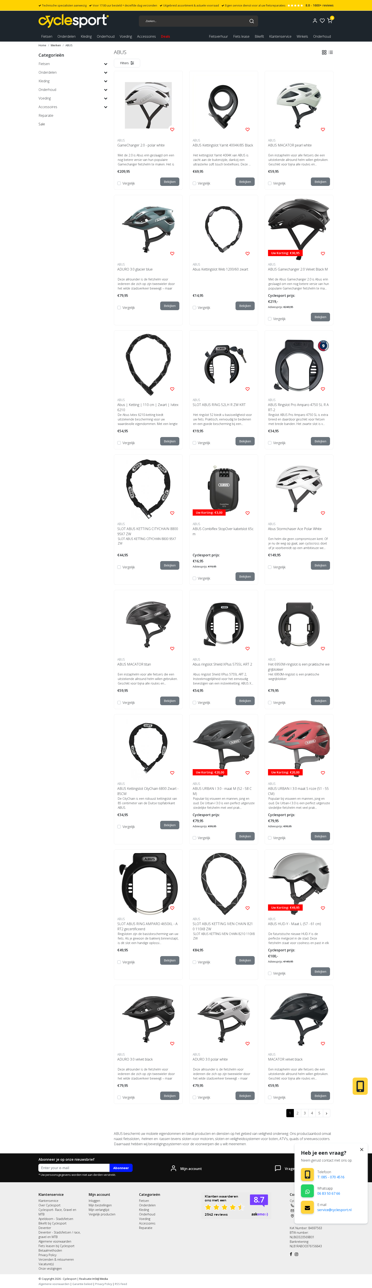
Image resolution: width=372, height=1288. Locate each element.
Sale (42, 124)
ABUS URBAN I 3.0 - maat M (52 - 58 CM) (222, 791)
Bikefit (259, 36)
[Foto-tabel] (324, 52)
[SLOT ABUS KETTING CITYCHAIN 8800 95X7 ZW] (148, 489)
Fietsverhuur (218, 36)
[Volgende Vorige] (326, 1113)
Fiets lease (241, 36)
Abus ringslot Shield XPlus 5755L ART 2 (222, 664)
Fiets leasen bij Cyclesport (56, 1246)
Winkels (302, 36)
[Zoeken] (251, 21)
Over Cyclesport (49, 1205)
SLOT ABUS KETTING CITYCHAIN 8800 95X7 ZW (147, 531)
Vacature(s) (46, 1264)
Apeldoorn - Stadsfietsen (56, 1219)
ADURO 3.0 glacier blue (135, 269)
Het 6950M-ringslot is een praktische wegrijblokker (299, 667)
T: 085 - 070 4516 (330, 1177)
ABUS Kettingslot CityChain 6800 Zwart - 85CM (147, 791)
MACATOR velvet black (285, 1059)
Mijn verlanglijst (99, 1210)
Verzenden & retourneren (56, 1259)
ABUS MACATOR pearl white (290, 145)
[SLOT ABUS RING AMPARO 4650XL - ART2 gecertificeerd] (148, 884)
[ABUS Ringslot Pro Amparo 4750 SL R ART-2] (299, 365)
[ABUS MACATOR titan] (148, 624)
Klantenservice (280, 36)
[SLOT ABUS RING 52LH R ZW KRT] (224, 365)
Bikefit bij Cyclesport (53, 1223)
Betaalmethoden (50, 1250)
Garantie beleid (82, 1284)
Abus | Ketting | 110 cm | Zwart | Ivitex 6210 (147, 407)
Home (42, 45)
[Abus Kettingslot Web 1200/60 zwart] (224, 229)
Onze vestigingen (50, 1268)
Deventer (45, 1228)
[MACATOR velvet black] (299, 1019)
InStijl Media (100, 1279)
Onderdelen (147, 1205)
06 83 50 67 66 (328, 1193)
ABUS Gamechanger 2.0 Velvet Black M (298, 269)
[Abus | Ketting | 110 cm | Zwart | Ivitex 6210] (148, 365)
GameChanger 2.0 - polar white (141, 145)
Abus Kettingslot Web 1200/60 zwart (220, 269)
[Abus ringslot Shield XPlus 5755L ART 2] (224, 624)
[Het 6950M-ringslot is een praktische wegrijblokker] (299, 624)
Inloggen (94, 1201)
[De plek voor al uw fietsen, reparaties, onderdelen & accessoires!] (74, 21)
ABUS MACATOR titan (134, 664)
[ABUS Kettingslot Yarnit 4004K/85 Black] (224, 105)
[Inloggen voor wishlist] (172, 129)
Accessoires (147, 1223)
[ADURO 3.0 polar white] (224, 1019)
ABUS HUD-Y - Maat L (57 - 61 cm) (294, 923)
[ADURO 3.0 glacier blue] (148, 229)
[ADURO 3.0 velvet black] (148, 1019)
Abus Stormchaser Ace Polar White (295, 528)
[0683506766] (307, 1191)
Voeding (144, 1219)
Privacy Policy (47, 1255)
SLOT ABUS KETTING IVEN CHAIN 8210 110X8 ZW (223, 926)
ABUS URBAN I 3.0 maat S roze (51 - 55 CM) (298, 791)
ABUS (69, 45)
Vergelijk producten (102, 1214)
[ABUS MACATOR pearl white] (299, 105)
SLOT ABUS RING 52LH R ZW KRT (219, 404)
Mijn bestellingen (100, 1205)
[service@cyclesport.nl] (307, 1207)
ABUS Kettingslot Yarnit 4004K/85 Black (223, 145)
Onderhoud (322, 36)
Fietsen (144, 1201)
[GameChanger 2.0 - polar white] (148, 105)
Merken (56, 45)
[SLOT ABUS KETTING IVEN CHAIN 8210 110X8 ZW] (224, 884)
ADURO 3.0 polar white (210, 1059)
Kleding (144, 1210)
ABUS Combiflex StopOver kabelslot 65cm (223, 531)
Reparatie (145, 1228)
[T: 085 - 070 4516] (307, 1174)
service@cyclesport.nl (334, 1209)
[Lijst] (330, 52)
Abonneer (121, 1168)
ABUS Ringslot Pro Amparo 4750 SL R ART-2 (298, 407)
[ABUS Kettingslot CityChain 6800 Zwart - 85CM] (148, 749)
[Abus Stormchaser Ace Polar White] (299, 489)
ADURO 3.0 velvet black (135, 1059)
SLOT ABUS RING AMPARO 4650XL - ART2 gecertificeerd (147, 926)
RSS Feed (121, 1284)
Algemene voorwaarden (55, 1241)
